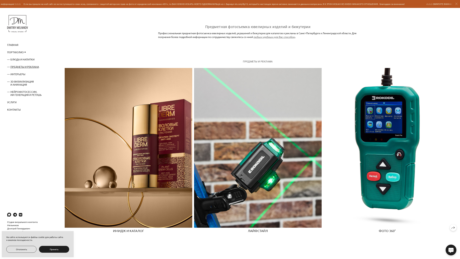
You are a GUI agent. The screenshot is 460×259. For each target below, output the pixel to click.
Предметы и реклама (24, 66)
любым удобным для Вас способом (274, 36)
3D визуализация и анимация (22, 83)
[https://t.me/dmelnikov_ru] (15, 214)
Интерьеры (17, 74)
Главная (12, 44)
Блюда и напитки (22, 59)
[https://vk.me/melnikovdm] (20, 214)
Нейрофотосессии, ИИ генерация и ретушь (26, 93)
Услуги (12, 102)
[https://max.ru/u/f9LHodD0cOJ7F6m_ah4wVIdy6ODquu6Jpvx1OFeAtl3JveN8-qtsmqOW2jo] (9, 214)
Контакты (14, 109)
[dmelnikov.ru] (17, 23)
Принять (54, 249)
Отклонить (21, 249)
